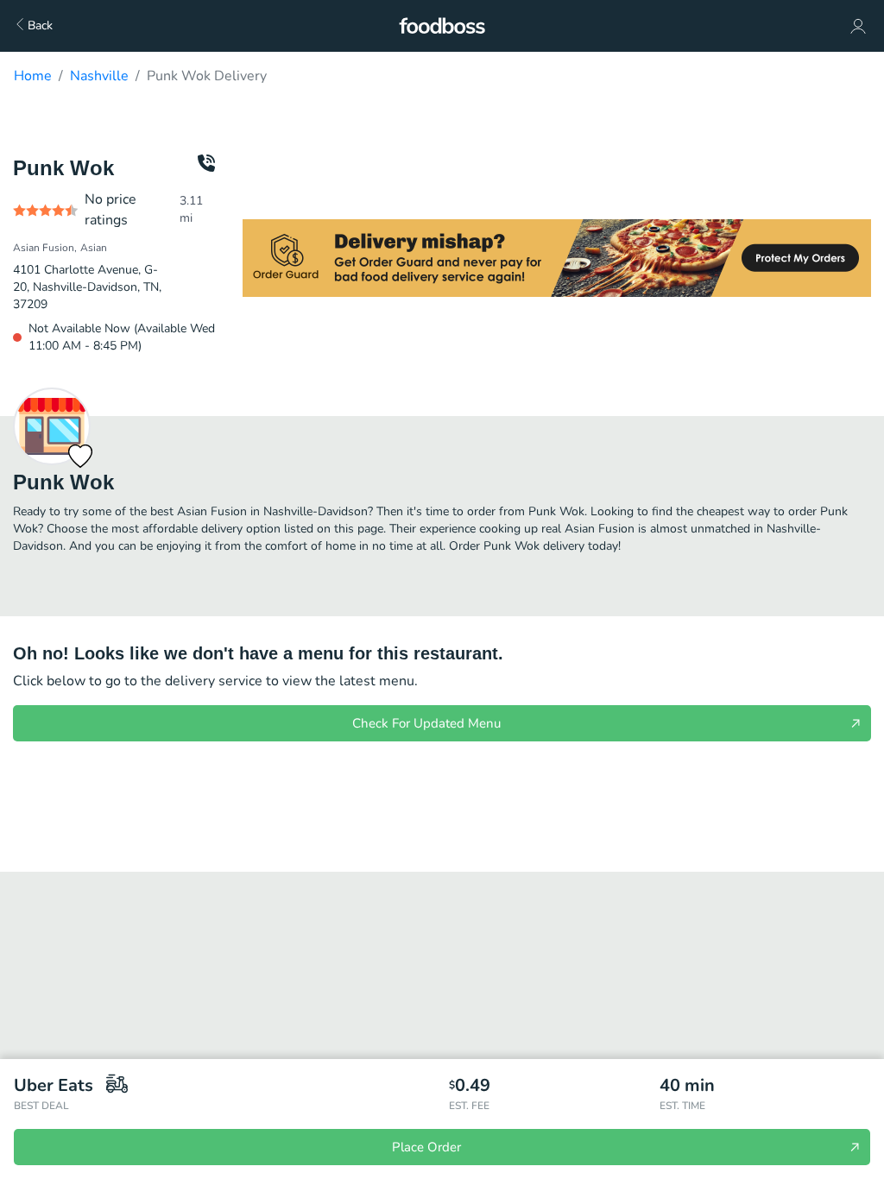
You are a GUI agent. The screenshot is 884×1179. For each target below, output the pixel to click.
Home (33, 75)
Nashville (99, 75)
